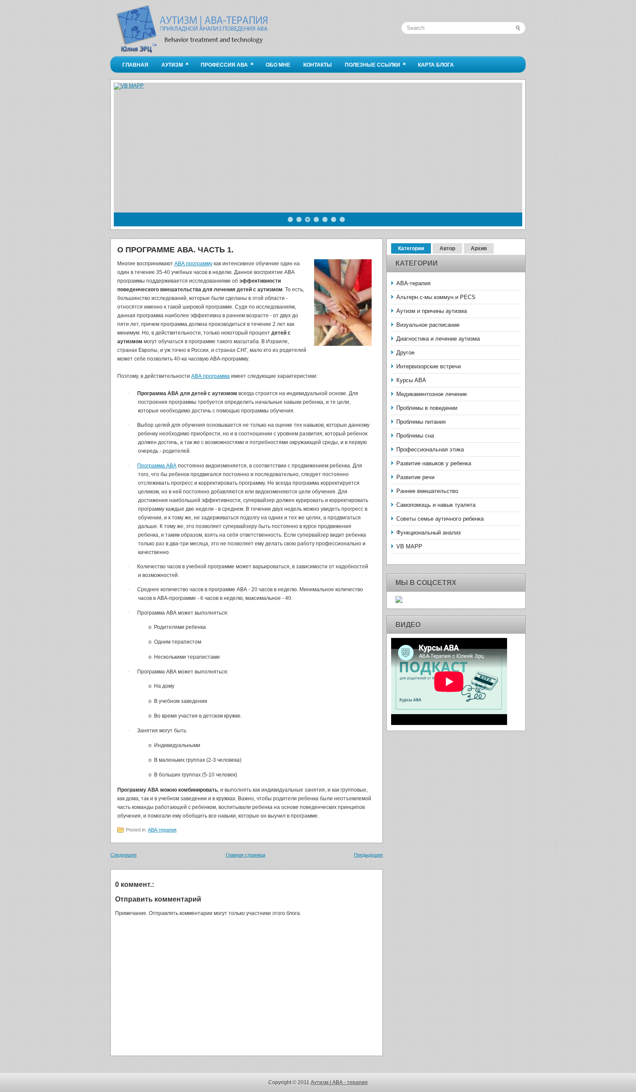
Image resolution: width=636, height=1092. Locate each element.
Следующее (123, 854)
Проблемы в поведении (426, 408)
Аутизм (175, 64)
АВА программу (193, 264)
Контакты (317, 65)
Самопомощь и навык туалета (435, 505)
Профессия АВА (227, 64)
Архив (479, 248)
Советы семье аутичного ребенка (440, 518)
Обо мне (278, 65)
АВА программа (210, 376)
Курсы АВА (411, 380)
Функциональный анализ (428, 532)
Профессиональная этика (430, 449)
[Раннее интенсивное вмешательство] (343, 303)
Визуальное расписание (427, 325)
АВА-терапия (162, 829)
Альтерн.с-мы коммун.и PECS (435, 297)
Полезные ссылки (375, 64)
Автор (447, 248)
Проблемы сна (415, 435)
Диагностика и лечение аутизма (438, 338)
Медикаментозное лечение (431, 394)
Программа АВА (157, 466)
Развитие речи (415, 477)
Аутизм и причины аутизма (431, 311)
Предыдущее (368, 854)
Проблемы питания (421, 422)
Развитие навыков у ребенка (433, 463)
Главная (135, 65)
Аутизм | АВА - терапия (339, 1082)
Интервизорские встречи (428, 366)
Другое (405, 352)
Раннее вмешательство (427, 491)
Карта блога (436, 65)
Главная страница (245, 854)
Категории (411, 248)
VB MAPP (409, 546)
